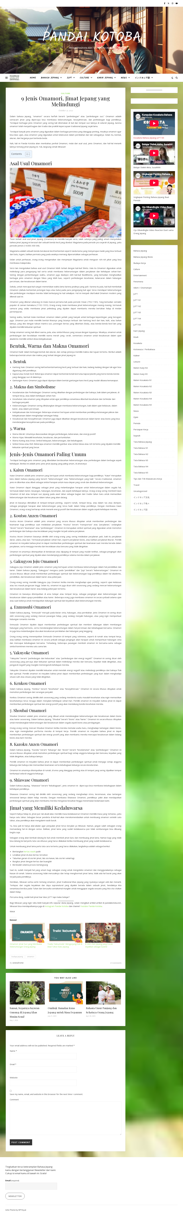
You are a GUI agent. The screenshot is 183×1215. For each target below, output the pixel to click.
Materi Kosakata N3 (142, 392)
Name (13, 1051)
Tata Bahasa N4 (140, 466)
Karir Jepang (105, 77)
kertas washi (30, 851)
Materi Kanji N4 (140, 367)
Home (33, 77)
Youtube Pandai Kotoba (91, 906)
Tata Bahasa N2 (140, 454)
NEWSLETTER (15, 1196)
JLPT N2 (137, 306)
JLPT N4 (137, 318)
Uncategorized (140, 491)
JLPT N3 (137, 312)
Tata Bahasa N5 (140, 472)
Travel (136, 485)
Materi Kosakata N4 (142, 398)
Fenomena (138, 281)
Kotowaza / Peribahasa (144, 349)
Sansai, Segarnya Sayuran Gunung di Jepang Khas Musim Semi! (24, 1012)
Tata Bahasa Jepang (142, 441)
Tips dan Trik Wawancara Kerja (147, 478)
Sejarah (136, 435)
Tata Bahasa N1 (140, 448)
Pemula (136, 423)
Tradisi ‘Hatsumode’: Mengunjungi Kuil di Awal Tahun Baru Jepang (64, 945)
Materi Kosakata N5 (142, 404)
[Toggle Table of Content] (26, 154)
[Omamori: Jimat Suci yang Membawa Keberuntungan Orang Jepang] (27, 933)
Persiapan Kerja (140, 429)
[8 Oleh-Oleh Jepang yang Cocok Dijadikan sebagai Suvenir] (102, 933)
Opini (135, 417)
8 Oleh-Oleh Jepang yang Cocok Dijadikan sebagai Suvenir (99, 945)
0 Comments (115, 962)
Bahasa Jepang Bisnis (143, 257)
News (124, 77)
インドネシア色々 (141, 503)
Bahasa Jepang (50, 77)
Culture (84, 77)
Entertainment (140, 275)
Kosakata (137, 343)
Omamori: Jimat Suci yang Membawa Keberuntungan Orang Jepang (26, 945)
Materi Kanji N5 (140, 374)
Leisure (136, 361)
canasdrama (18, 962)
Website (14, 1077)
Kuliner (136, 355)
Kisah (135, 337)
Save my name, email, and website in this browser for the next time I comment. (46, 1094)
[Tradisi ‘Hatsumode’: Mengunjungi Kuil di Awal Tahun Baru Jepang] (64, 933)
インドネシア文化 (141, 497)
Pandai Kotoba (91, 37)
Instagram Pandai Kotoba (56, 906)
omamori (30, 956)
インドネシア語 (142, 77)
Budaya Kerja (139, 263)
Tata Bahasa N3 (140, 460)
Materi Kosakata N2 (142, 386)
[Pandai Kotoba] (14, 78)
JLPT (69, 77)
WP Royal (22, 1210)
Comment (14, 1099)
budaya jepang (17, 956)
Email (13, 1064)
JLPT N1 (137, 300)
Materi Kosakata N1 (142, 380)
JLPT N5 (137, 324)
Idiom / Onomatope (142, 287)
